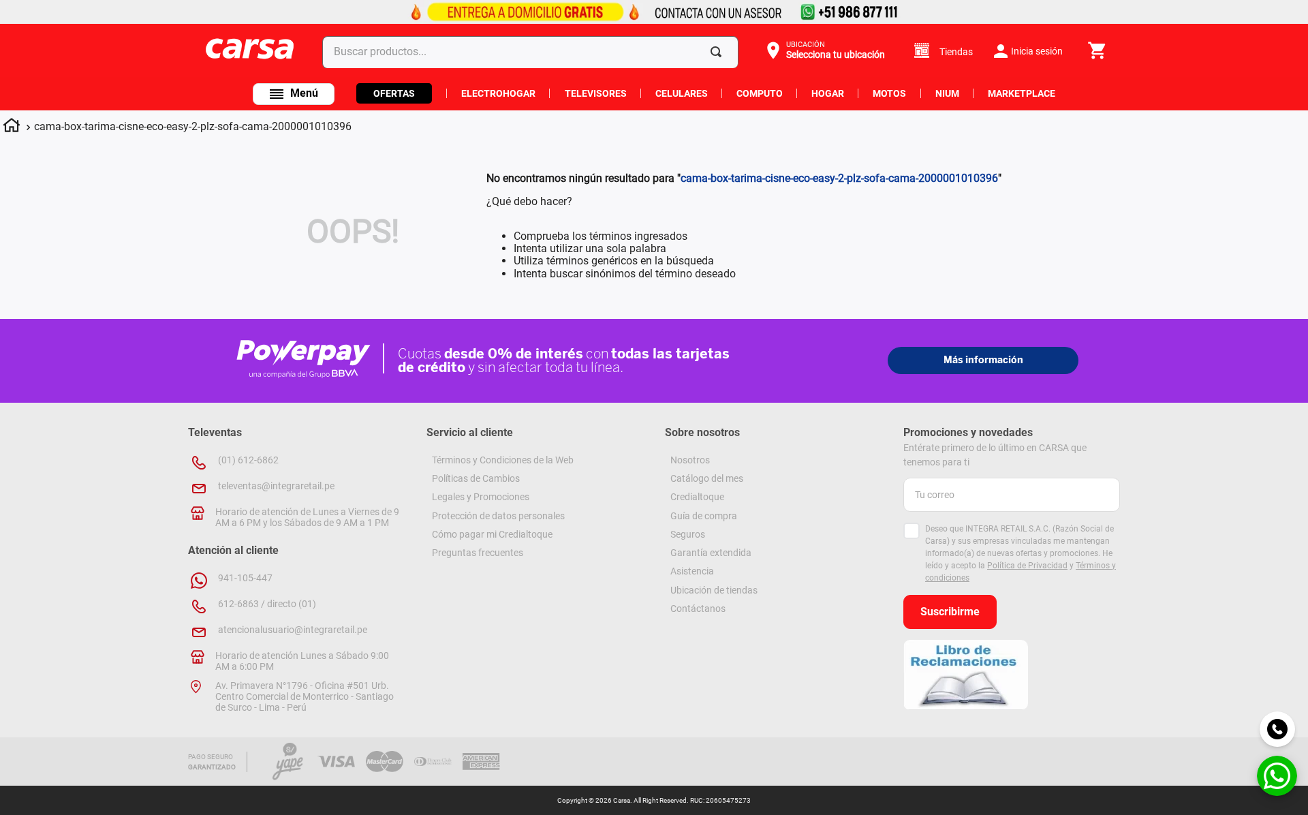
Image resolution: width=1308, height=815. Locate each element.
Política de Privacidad (1027, 565)
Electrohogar (498, 93)
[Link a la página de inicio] (11, 127)
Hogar (827, 93)
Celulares (681, 93)
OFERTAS (394, 93)
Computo (759, 93)
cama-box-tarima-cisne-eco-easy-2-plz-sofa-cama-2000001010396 (193, 126)
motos (889, 93)
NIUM (947, 93)
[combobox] (533, 51)
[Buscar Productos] (719, 51)
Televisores (596, 93)
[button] (824, 50)
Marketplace (1021, 93)
